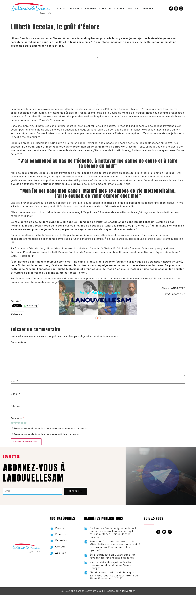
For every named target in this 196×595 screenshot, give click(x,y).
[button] (100, 292)
